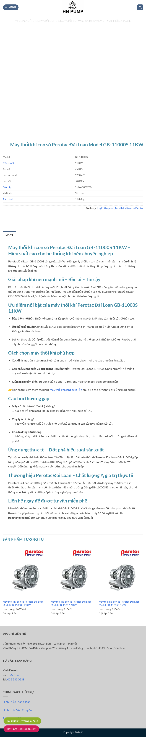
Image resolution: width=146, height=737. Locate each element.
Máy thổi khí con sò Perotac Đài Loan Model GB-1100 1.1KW (71, 603)
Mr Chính (15, 675)
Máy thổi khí (44, 21)
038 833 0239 (15, 679)
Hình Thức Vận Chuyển (17, 710)
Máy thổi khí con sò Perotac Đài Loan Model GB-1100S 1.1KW (119, 603)
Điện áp (7, 187)
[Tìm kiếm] (140, 7)
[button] (11, 7)
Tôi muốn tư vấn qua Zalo (22, 720)
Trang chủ (23, 21)
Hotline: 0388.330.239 (21, 728)
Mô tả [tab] (9, 235)
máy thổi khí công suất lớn (66, 389)
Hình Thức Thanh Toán (16, 701)
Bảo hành (8, 199)
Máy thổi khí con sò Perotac (79, 21)
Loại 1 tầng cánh (118, 21)
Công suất (8, 162)
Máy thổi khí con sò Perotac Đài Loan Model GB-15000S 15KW (23, 603)
